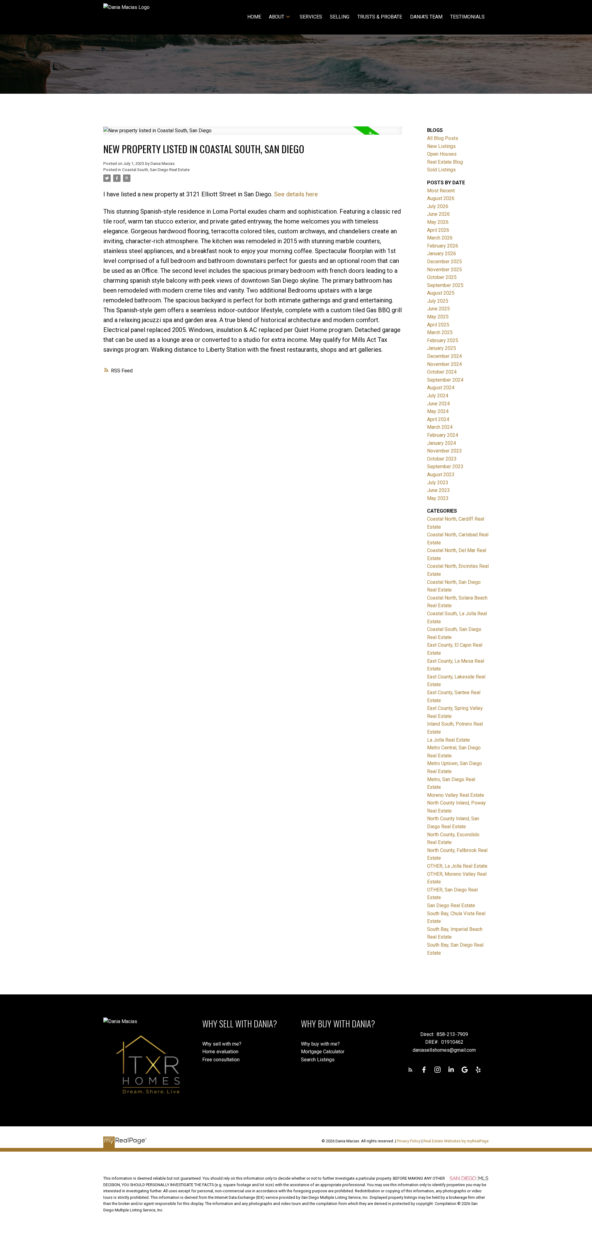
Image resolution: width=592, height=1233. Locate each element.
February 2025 (442, 340)
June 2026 (438, 214)
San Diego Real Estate (451, 905)
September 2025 (445, 285)
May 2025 (438, 317)
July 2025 (437, 301)
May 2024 (438, 411)
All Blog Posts (442, 138)
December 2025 (444, 261)
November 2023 (444, 451)
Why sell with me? (221, 1044)
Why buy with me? (320, 1044)
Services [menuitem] (311, 17)
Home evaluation (220, 1052)
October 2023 (442, 459)
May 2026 (438, 222)
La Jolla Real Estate (448, 740)
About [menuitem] (276, 17)
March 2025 (440, 332)
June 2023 (438, 490)
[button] (410, 1070)
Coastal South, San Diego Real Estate (156, 169)
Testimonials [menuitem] (467, 17)
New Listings (441, 146)
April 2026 (438, 230)
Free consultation (221, 1060)
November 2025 (444, 269)
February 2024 (442, 435)
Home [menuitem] (254, 17)
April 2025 (438, 325)
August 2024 (440, 388)
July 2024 (437, 396)
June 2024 (438, 404)
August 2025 (440, 293)
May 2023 (438, 498)
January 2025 (441, 348)
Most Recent (441, 191)
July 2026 (437, 206)
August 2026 (440, 198)
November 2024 (444, 364)
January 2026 (441, 253)
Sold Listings (441, 170)
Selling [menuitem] (339, 17)
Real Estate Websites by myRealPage (456, 1141)
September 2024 (445, 380)
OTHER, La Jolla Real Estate (457, 866)
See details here (296, 194)
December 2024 (444, 356)
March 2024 (440, 427)
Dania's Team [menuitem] (426, 17)
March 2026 (440, 238)
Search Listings (318, 1060)
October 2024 (442, 372)
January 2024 (441, 443)
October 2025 (442, 277)
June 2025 (438, 309)
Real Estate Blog (445, 162)
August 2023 (440, 474)
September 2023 (445, 466)
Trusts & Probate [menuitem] (379, 17)
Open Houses (442, 154)
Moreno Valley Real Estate (455, 795)
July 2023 (437, 482)
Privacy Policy (409, 1141)
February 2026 (442, 246)
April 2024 (438, 419)
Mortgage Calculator (322, 1052)
